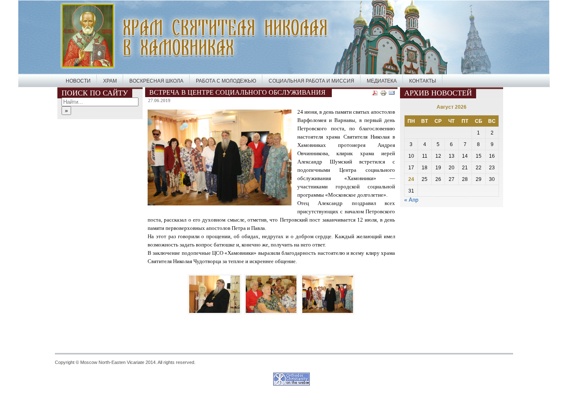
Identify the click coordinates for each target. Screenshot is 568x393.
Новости (78, 81)
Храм (110, 81)
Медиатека (382, 81)
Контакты (422, 81)
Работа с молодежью (226, 81)
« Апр (411, 200)
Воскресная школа (156, 81)
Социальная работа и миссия (311, 81)
